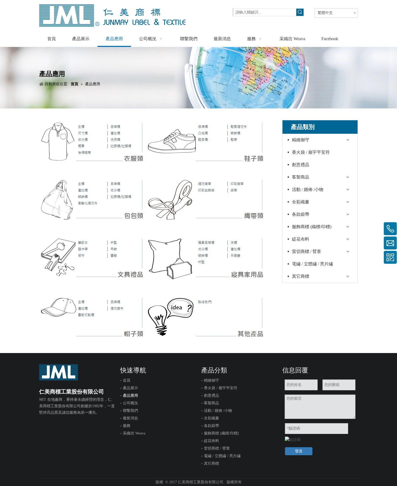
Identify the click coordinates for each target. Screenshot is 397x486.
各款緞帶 (300, 214)
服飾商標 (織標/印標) (311, 226)
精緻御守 (300, 140)
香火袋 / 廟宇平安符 (311, 152)
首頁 (126, 380)
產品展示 (130, 388)
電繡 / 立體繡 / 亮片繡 (312, 264)
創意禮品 (300, 164)
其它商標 (300, 276)
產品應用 (130, 395)
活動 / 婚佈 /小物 (307, 189)
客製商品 (300, 177)
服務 (126, 426)
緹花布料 (300, 239)
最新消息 (130, 418)
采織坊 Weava (134, 433)
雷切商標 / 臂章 (306, 251)
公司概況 (130, 403)
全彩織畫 (300, 202)
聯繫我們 (130, 411)
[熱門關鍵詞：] (300, 12)
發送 (298, 451)
